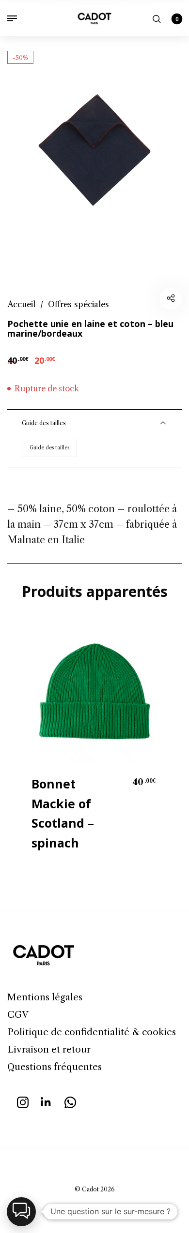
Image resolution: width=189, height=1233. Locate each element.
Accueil (21, 304)
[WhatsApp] (70, 1101)
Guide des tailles (49, 448)
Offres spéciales (78, 304)
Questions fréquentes (54, 1066)
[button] (21, 1211)
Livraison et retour (49, 1049)
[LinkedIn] (46, 1101)
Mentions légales (44, 997)
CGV (18, 1014)
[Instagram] (23, 1101)
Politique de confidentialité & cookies (91, 1032)
